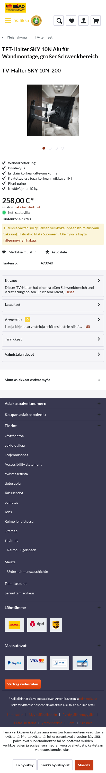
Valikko (21, 20)
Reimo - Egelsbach (21, 550)
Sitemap (11, 531)
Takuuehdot (14, 493)
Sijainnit (11, 540)
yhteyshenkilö (52, 723)
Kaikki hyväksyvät (54, 765)
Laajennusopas (16, 455)
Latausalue (15, 715)
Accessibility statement (23, 464)
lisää (70, 292)
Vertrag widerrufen (22, 684)
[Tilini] (83, 20)
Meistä (10, 562)
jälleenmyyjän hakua (19, 240)
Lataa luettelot (25, 723)
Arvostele (59, 252)
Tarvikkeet (13, 339)
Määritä (84, 765)
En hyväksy (24, 765)
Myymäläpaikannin (43, 715)
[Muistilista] (71, 20)
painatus (11, 502)
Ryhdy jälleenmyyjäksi (79, 715)
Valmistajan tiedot (19, 354)
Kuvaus (11, 280)
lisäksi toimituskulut (27, 207)
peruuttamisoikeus (19, 593)
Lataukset (12, 304)
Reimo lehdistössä (19, 521)
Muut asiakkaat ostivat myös (27, 380)
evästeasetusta (16, 474)
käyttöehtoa (14, 436)
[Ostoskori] (96, 20)
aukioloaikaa (15, 445)
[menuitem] (17, 20)
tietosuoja (13, 483)
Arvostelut (13, 319)
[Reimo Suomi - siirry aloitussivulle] (15, 8)
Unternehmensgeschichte (27, 571)
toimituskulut (88, 699)
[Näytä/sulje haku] (59, 20)
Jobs (8, 512)
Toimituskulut (16, 583)
